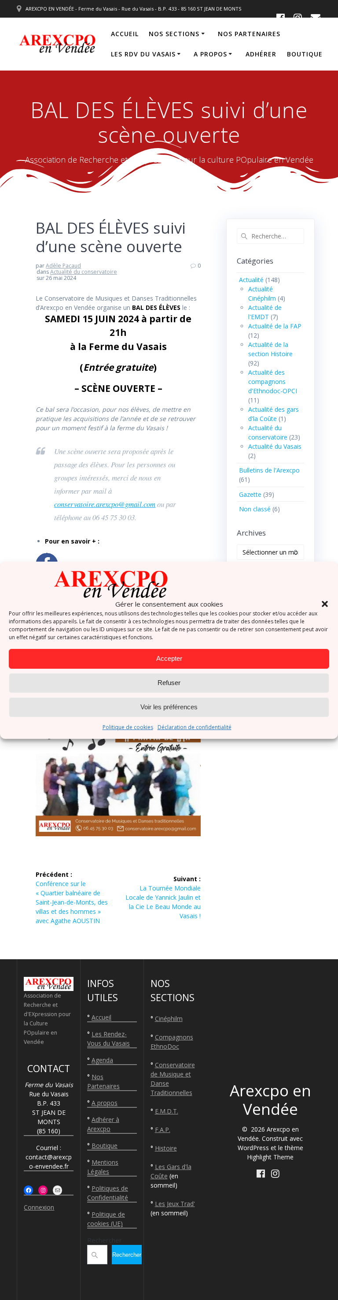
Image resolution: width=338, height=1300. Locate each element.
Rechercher (104, 1240)
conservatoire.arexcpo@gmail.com (104, 504)
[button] (324, 604)
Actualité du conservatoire (83, 272)
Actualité (251, 280)
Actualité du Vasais (274, 446)
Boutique (305, 54)
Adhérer (261, 54)
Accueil (125, 34)
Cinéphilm (169, 1018)
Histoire (166, 1148)
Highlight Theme (270, 1157)
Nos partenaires (249, 34)
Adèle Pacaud (63, 265)
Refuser (169, 682)
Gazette (250, 494)
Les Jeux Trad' (175, 1203)
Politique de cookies (128, 727)
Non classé (255, 509)
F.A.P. (162, 1129)
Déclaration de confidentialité (194, 727)
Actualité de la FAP (274, 326)
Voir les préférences (169, 707)
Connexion (39, 1207)
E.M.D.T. (166, 1111)
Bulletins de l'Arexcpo (269, 470)
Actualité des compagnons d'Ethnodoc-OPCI (272, 381)
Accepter (169, 658)
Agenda (102, 1060)
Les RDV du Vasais (143, 54)
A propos (210, 54)
